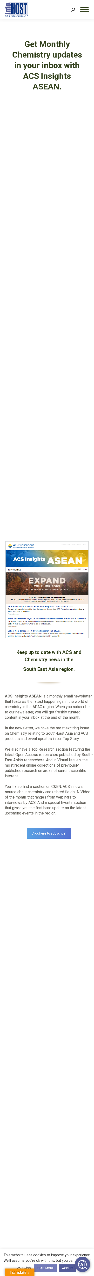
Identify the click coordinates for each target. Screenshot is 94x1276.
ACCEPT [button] (67, 1268)
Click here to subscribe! (49, 833)
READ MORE (45, 1268)
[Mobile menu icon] (84, 9)
